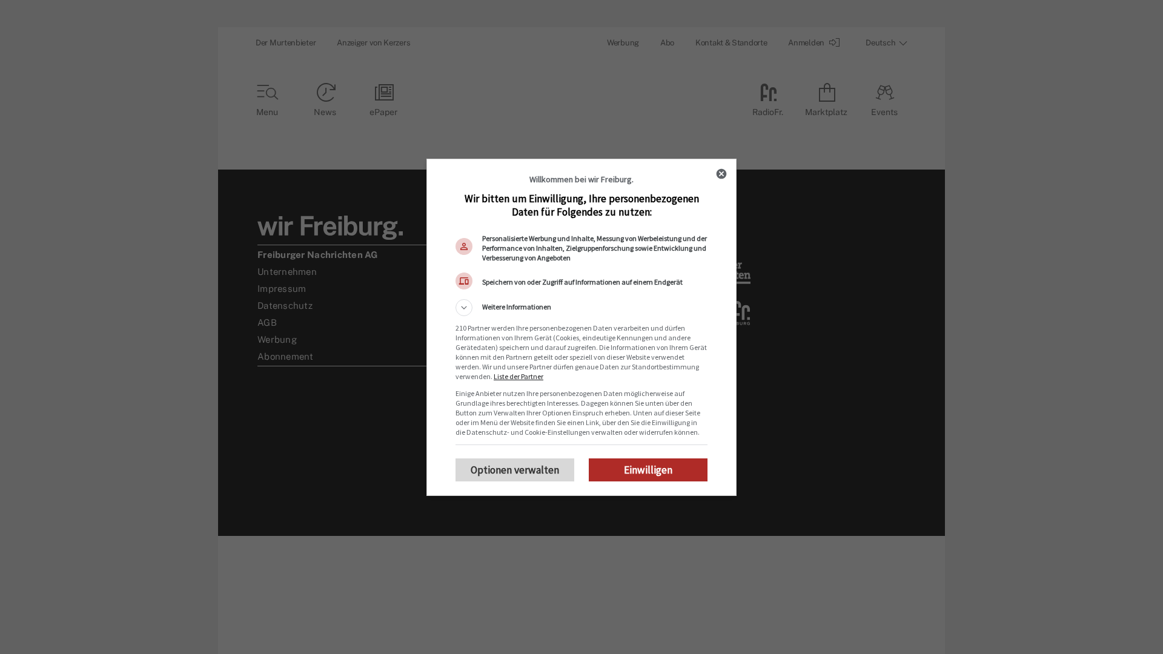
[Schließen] (721, 174)
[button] (581, 307)
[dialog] (581, 327)
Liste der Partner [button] (518, 376)
